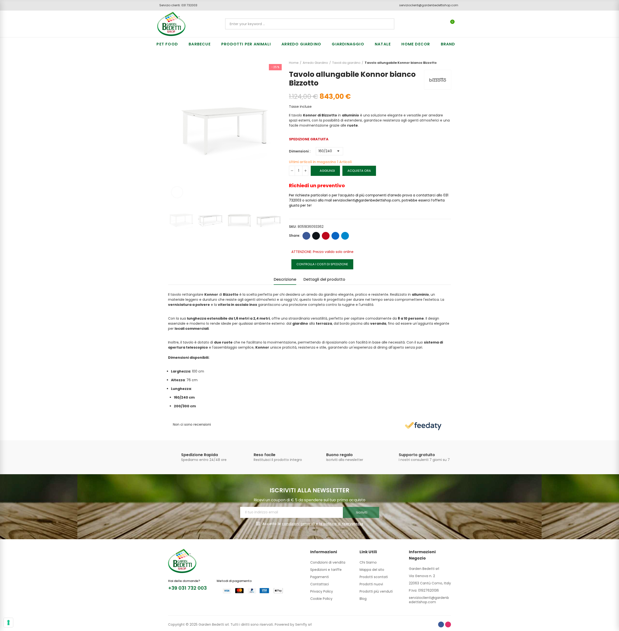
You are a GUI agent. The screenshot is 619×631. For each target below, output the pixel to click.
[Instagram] (448, 624)
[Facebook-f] (441, 624)
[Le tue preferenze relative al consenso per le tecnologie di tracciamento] (8, 622)
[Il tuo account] (460, 24)
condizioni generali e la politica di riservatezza (322, 523)
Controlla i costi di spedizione (322, 264)
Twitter (316, 236)
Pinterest (326, 236)
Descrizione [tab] (285, 279)
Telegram (345, 236)
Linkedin (335, 236)
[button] (176, 5)
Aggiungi (327, 170)
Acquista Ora (359, 170)
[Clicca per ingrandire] (177, 192)
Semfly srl (303, 624)
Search (386, 23)
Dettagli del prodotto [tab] (324, 279)
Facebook (306, 236)
